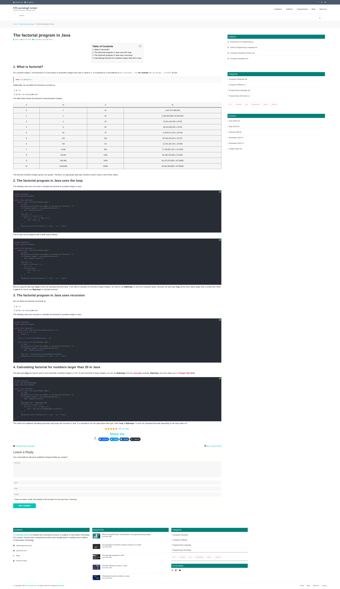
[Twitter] (321, 2)
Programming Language (25, 446)
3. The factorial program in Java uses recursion (112, 55)
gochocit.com (19, 2)
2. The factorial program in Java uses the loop (111, 52)
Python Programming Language (242, 47)
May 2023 (232, 126)
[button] (139, 46)
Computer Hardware (237, 58)
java (208, 446)
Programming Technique (238, 96)
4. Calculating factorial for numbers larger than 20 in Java (116, 58)
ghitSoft (61, 585)
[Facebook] (318, 2)
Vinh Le (17, 39)
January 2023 (234, 132)
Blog (313, 9)
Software (289, 9)
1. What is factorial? (100, 50)
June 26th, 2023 (107, 547)
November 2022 (235, 143)
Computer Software (236, 85)
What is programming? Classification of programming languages (126, 534)
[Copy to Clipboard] (220, 192)
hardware (239, 104)
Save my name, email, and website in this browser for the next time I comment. (46, 499)
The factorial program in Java (113, 555)
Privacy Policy (21, 561)
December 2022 (235, 138)
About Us (322, 9)
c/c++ (230, 104)
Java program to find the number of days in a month (121, 545)
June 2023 (233, 121)
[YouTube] (325, 2)
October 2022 (234, 149)
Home (302, 585)
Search (320, 18)
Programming (302, 9)
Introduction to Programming (241, 42)
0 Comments (38, 39)
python (266, 104)
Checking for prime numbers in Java (116, 576)
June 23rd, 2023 (107, 567)
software (274, 104)
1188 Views (48, 39)
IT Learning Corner (21, 535)
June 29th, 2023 (107, 536)
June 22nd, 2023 (107, 578)
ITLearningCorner (25, 7)
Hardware (278, 9)
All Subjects (30, 2)
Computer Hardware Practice (241, 53)
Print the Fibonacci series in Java (114, 566)
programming (216, 446)
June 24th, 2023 (107, 557)
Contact (324, 585)
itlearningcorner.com (24, 545)
